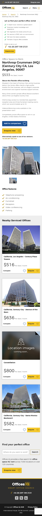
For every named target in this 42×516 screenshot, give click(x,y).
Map (5, 147)
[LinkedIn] (26, 498)
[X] (21, 498)
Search (13, 14)
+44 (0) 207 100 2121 (9, 138)
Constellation (9, 362)
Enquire (31, 271)
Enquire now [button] (9, 51)
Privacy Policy (32, 507)
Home (4, 14)
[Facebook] (16, 498)
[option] (21, 160)
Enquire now (10, 470)
